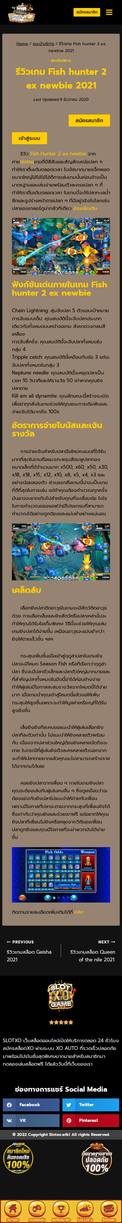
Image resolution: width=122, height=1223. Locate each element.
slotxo (27, 161)
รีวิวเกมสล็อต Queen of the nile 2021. (92, 951)
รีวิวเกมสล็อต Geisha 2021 (29, 951)
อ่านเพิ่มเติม (86, 208)
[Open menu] (109, 12)
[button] (31, 1104)
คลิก (79, 912)
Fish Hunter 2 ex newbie (58, 153)
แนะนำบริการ (61, 60)
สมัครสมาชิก (87, 12)
